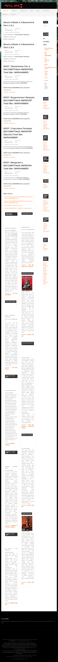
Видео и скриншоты (45, 146)
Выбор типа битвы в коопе (46, 74)
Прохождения (45, 108)
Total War (5, 10)
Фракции (45, 127)
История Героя (45, 275)
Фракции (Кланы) (45, 170)
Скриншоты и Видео (45, 125)
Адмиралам (45, 203)
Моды (37, 10)
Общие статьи (23, 10)
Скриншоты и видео (45, 106)
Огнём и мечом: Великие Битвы (45, 269)
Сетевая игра (45, 205)
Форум (31, 10)
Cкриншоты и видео (45, 167)
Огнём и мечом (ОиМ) (45, 279)
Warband (45, 273)
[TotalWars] (13, 6)
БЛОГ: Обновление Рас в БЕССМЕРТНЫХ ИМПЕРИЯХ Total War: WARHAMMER (18, 69)
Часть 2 (31, 266)
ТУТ (10, 89)
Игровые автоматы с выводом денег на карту (11, 621)
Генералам (45, 201)
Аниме (46, 80)
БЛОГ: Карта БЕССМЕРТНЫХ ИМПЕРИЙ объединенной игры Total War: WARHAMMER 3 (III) (18, 197)
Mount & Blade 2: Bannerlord (45, 264)
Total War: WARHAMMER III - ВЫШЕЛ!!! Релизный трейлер (17, 208)
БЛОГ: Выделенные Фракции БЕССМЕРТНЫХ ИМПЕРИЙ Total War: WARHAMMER (18, 100)
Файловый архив (45, 283)
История (13, 14)
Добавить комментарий (10, 92)
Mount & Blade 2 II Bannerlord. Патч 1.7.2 (13, 205)
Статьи (44, 103)
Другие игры (46, 10)
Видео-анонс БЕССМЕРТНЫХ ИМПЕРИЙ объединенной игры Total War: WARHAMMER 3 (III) (18, 202)
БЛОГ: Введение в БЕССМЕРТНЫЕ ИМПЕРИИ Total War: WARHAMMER (17, 165)
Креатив (5, 14)
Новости (14, 10)
